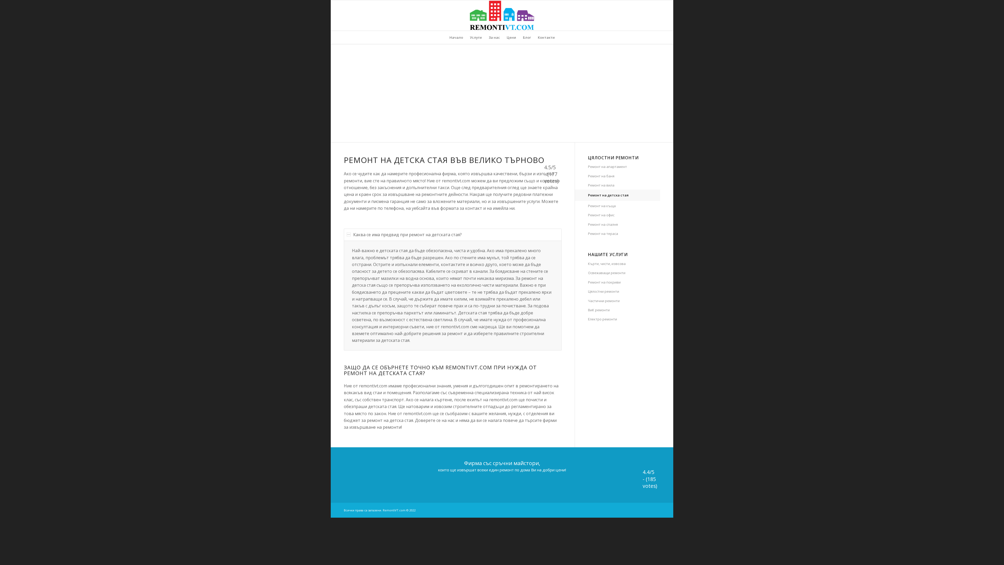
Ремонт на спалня (603, 224)
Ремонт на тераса (603, 233)
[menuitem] (456, 37)
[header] (502, 15)
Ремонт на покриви (604, 282)
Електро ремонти (602, 319)
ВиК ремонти (599, 310)
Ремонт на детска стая (608, 195)
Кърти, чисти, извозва (607, 263)
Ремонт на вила (601, 185)
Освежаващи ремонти (606, 272)
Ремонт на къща (602, 206)
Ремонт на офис (601, 215)
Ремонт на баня (601, 176)
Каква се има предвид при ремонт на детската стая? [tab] (407, 235)
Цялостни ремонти (603, 291)
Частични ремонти (604, 300)
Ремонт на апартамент (607, 166)
